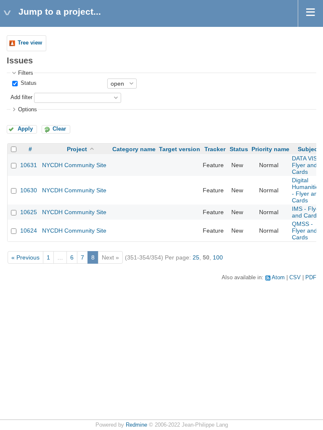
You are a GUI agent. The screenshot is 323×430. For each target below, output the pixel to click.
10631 (28, 165)
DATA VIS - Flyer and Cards (306, 165)
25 (196, 257)
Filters (25, 73)
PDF (310, 278)
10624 (28, 230)
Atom (278, 278)
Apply (25, 129)
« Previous (25, 257)
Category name (134, 149)
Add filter (21, 97)
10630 (28, 190)
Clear (59, 129)
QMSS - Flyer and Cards (304, 230)
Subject (309, 149)
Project (77, 149)
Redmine (136, 425)
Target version (179, 149)
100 (218, 257)
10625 (28, 212)
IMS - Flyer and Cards (306, 212)
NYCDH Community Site (74, 165)
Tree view (30, 43)
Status (28, 83)
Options (27, 110)
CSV (295, 278)
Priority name (270, 149)
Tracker (214, 149)
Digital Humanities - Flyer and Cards (307, 190)
